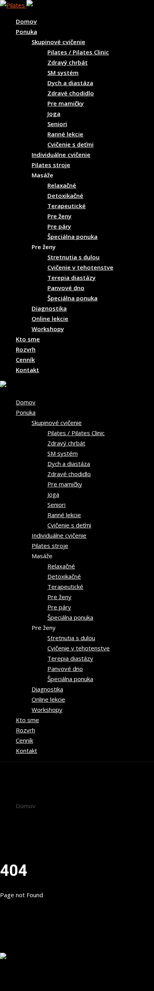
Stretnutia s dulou (73, 257)
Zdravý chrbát (67, 62)
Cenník (25, 359)
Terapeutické (66, 206)
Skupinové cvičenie (58, 42)
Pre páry (59, 226)
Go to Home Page (25, 948)
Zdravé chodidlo (70, 93)
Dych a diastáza (70, 83)
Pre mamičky (65, 103)
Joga (53, 113)
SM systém (63, 72)
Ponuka (26, 31)
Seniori (57, 124)
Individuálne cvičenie (61, 154)
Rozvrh (26, 349)
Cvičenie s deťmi (70, 144)
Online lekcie (50, 318)
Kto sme (28, 339)
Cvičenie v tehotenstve (80, 267)
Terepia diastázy (71, 277)
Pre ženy (59, 216)
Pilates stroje (51, 165)
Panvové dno (66, 288)
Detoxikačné (65, 195)
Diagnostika (49, 308)
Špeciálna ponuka (72, 236)
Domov (26, 21)
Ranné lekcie (65, 134)
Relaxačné (61, 185)
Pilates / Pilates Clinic (78, 52)
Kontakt (27, 370)
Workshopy (48, 329)
